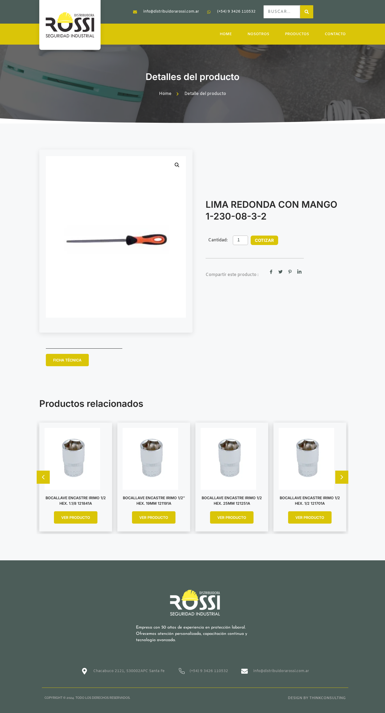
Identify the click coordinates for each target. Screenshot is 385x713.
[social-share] (271, 272)
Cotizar (264, 240)
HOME (226, 34)
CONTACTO (335, 34)
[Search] (306, 11)
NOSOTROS (258, 34)
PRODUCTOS (297, 34)
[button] (177, 165)
